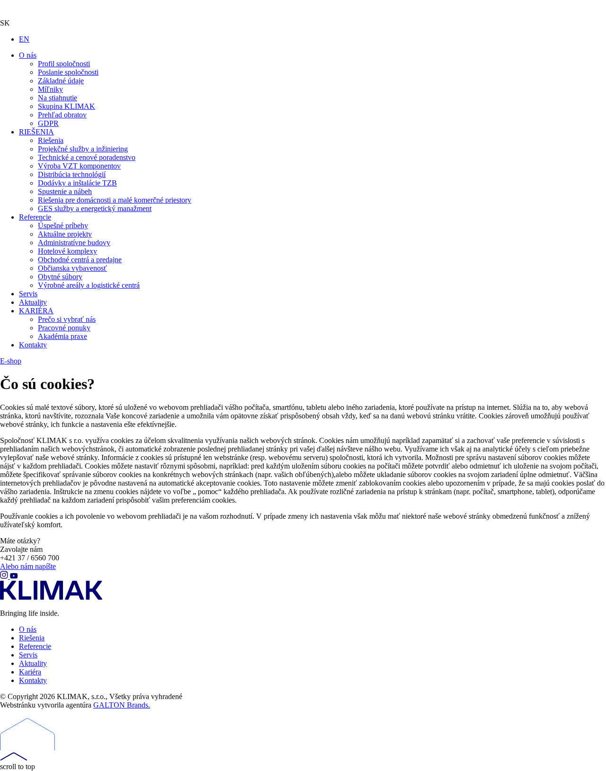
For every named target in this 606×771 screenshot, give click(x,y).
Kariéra (30, 672)
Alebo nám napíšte (28, 566)
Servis (28, 655)
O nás (27, 629)
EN (24, 39)
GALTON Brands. (121, 705)
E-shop (10, 361)
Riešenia (32, 638)
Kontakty (33, 680)
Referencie (35, 646)
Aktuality (33, 663)
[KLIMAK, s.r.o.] (61, 9)
